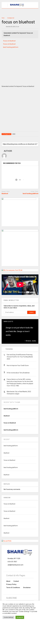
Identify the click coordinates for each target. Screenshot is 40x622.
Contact (16, 581)
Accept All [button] (20, 617)
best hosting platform (10, 47)
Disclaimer (27, 587)
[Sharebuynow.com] (16, 6)
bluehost (5, 193)
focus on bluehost (9, 41)
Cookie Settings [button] (8, 617)
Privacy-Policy (11, 584)
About (8, 581)
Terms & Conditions (13, 587)
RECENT (7, 439)
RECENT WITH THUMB (12, 402)
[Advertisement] (20, 69)
